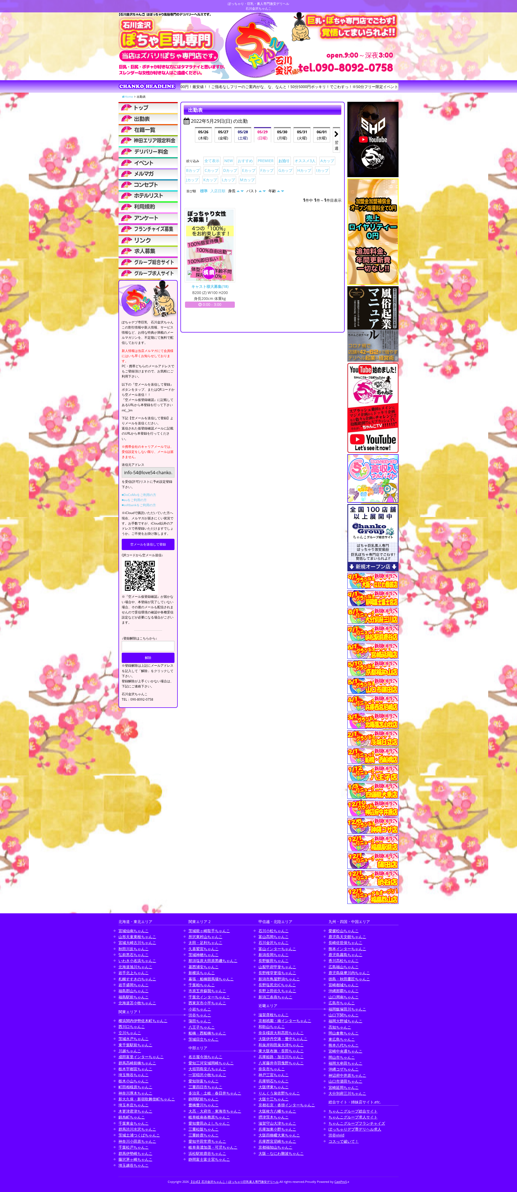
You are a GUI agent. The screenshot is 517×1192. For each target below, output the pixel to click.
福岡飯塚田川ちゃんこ (347, 1009)
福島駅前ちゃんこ (133, 996)
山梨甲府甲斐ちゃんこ (277, 966)
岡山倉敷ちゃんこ (344, 1033)
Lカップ (228, 179)
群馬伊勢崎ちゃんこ (135, 1153)
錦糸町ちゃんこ (131, 1117)
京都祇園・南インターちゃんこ (284, 1020)
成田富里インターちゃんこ (141, 1056)
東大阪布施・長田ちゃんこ (281, 1050)
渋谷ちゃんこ (199, 1015)
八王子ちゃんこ (201, 1027)
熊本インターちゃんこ (347, 948)
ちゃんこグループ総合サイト (353, 1111)
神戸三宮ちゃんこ (273, 1074)
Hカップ (304, 170)
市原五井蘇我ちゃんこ (207, 990)
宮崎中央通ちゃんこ (345, 1051)
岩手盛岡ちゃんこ (133, 984)
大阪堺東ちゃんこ (273, 1086)
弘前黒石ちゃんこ (133, 954)
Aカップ (327, 160)
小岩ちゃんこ (199, 1009)
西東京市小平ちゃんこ (207, 1002)
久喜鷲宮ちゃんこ (203, 948)
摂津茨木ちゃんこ (273, 1117)
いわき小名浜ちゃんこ (137, 960)
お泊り (284, 160)
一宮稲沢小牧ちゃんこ (207, 1074)
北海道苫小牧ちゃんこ (137, 1002)
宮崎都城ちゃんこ (344, 984)
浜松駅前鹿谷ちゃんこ (207, 1153)
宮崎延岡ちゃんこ (344, 1087)
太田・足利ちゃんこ (205, 942)
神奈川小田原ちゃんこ (137, 1141)
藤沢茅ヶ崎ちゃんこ (135, 1159)
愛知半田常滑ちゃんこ (207, 1141)
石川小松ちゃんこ (273, 930)
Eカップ (249, 170)
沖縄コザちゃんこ (344, 1069)
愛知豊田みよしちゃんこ (209, 1123)
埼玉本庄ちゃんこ (133, 1104)
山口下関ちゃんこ (344, 1015)
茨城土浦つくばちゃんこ (139, 1135)
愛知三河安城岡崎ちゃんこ (211, 1062)
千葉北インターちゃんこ (209, 996)
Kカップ (210, 179)
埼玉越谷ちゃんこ (133, 1165)
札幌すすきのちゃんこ (137, 978)
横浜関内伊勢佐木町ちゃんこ (142, 1020)
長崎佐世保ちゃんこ (345, 942)
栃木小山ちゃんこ (133, 1080)
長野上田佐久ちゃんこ (277, 990)
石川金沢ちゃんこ (273, 942)
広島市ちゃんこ (342, 1002)
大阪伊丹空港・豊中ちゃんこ (283, 1038)
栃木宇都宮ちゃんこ (135, 1068)
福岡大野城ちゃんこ (345, 1020)
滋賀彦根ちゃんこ (273, 1014)
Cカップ (211, 170)
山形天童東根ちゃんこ (137, 936)
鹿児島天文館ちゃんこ (347, 936)
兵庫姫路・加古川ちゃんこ (281, 1056)
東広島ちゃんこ (342, 1039)
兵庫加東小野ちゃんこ (277, 1129)
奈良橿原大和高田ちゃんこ (281, 1032)
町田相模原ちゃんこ (135, 1086)
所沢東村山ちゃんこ (205, 936)
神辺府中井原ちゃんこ (347, 1075)
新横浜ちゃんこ (201, 972)
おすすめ (245, 160)
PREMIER (266, 160)
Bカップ (193, 170)
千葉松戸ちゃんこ (133, 1147)
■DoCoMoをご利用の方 (139, 494)
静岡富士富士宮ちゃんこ (209, 1159)
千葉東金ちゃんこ (133, 1123)
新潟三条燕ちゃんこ (275, 996)
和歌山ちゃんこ (271, 1026)
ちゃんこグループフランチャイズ (357, 1123)
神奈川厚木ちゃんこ (135, 1093)
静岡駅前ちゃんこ (203, 1099)
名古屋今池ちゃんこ (205, 1056)
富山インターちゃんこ (277, 948)
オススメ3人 (305, 160)
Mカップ (247, 179)
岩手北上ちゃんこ (133, 972)
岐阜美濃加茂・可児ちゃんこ (212, 1147)
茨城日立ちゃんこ (203, 1039)
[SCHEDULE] (148, 118)
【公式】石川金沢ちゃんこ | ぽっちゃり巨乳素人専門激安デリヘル (234, 1182)
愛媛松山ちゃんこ (344, 930)
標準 (204, 190)
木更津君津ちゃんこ (135, 1111)
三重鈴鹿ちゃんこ (203, 1135)
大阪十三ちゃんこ (273, 1099)
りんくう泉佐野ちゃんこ (279, 1093)
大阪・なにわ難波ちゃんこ (281, 1153)
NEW (228, 160)
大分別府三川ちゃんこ (347, 1093)
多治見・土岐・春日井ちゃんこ (214, 1093)
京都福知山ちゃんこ (275, 1147)
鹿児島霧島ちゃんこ (345, 954)
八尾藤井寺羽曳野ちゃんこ (281, 1062)
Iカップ (322, 170)
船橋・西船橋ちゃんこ (207, 1033)
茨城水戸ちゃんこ (133, 1038)
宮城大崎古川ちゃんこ (137, 942)
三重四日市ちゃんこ (205, 1086)
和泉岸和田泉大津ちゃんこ (281, 1044)
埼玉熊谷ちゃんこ (133, 1074)
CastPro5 (340, 1182)
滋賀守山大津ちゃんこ (277, 1123)
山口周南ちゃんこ (344, 996)
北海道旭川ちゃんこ (135, 966)
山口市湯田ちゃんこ (345, 1081)
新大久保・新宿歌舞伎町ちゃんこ (146, 1099)
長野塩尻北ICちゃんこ (277, 984)
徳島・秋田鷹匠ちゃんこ (349, 978)
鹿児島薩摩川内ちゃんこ (349, 972)
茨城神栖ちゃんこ (203, 954)
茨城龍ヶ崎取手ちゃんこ (209, 930)
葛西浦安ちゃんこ (203, 966)
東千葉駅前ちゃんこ (135, 1044)
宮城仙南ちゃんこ (133, 930)
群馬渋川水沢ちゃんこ (137, 1129)
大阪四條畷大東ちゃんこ (279, 1135)
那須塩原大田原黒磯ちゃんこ (212, 960)
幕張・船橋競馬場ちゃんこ (211, 978)
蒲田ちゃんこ (199, 1020)
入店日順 (217, 190)
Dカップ (230, 170)
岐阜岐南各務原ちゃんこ (209, 1117)
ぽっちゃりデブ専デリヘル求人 (355, 1129)
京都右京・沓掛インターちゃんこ (286, 1104)
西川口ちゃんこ (131, 1026)
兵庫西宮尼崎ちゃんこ (277, 1141)
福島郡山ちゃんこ (133, 990)
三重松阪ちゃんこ (203, 1129)
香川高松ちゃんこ (344, 960)
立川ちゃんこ (129, 1032)
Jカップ (192, 179)
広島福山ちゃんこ (344, 966)
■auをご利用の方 (134, 500)
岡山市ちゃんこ (342, 1057)
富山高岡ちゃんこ (273, 936)
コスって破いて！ (344, 1141)
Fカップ (267, 170)
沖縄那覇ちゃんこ (344, 990)
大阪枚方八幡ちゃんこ (277, 1111)
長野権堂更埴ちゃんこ (277, 972)
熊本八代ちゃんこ (344, 1045)
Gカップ (285, 170)
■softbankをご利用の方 (139, 505)
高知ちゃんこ (340, 1027)
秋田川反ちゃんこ (133, 948)
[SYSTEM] (148, 140)
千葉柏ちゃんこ (201, 984)
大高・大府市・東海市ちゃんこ (214, 1111)
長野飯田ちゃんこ (273, 960)
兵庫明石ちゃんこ (273, 1080)
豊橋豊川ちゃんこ (203, 1104)
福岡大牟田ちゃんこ (345, 1063)
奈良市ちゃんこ (271, 1068)
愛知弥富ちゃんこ (203, 1080)
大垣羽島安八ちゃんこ (207, 1068)
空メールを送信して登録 (148, 544)
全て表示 (211, 160)
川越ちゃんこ (129, 1050)
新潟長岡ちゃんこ (273, 954)
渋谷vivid (336, 1135)
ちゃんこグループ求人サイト (353, 1117)
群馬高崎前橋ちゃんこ (137, 1062)
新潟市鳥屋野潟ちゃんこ (279, 978)
